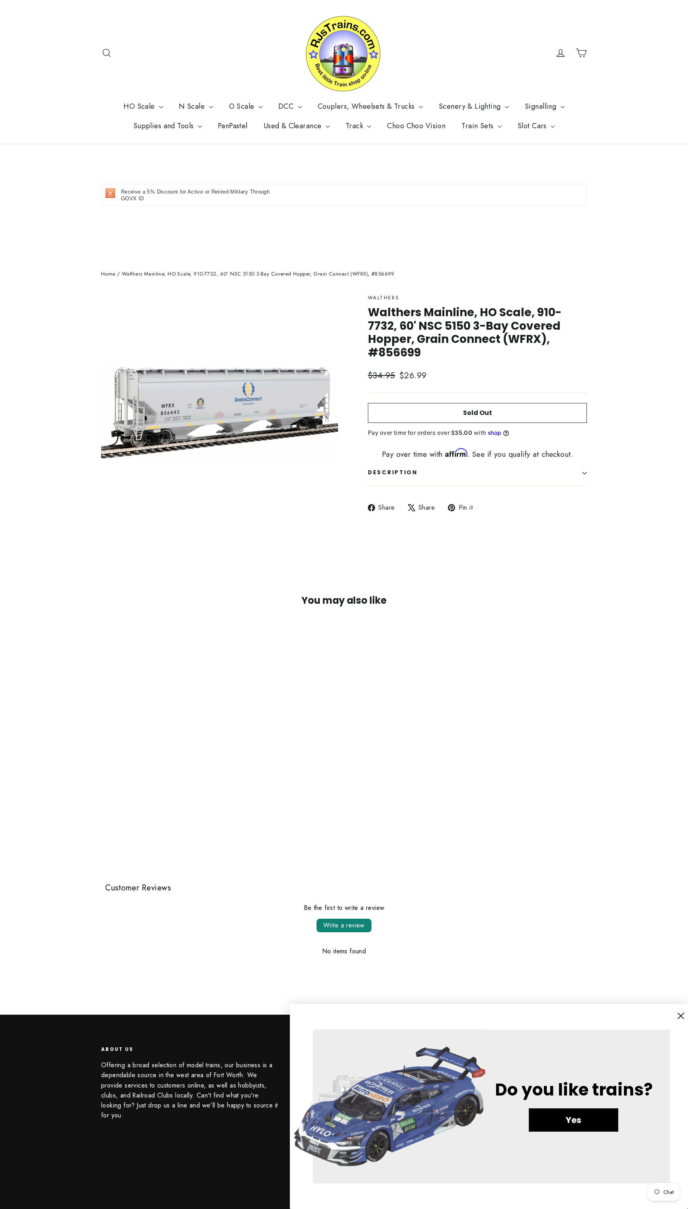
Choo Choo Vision (416, 126)
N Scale (193, 106)
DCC (287, 106)
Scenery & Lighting (471, 106)
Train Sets (478, 126)
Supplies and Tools (164, 126)
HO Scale (140, 106)
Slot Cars (533, 126)
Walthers (383, 297)
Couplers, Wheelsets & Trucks (367, 106)
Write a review (344, 925)
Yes (573, 1120)
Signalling (542, 106)
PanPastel (233, 126)
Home (108, 274)
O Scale (242, 106)
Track (356, 126)
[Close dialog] (681, 1016)
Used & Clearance (294, 126)
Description (393, 472)
